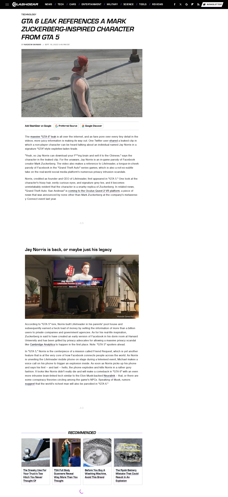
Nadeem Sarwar (32, 44)
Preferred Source (68, 125)
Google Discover (93, 125)
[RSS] (198, 4)
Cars (72, 4)
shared (113, 140)
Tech (61, 4)
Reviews (157, 4)
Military (112, 4)
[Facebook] (174, 4)
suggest (30, 383)
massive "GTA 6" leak (43, 136)
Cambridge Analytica (42, 344)
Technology (28, 15)
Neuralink (109, 375)
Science (128, 4)
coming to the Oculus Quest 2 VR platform (94, 190)
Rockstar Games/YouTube (127, 316)
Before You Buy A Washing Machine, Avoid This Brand (96, 474)
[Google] (186, 4)
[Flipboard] (192, 4)
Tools (142, 4)
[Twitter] (180, 4)
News (48, 4)
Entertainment (91, 4)
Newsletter (214, 4)
